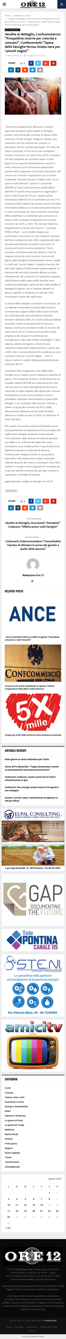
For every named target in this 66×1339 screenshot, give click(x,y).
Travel (8, 1157)
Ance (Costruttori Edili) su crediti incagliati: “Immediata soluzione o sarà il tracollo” (32, 638)
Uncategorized (12, 1166)
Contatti (31, 1331)
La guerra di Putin (14, 1120)
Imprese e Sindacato (15, 1115)
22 (49, 1211)
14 (41, 1205)
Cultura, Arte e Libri (15, 1097)
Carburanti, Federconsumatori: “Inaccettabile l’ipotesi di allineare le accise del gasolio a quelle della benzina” (33, 545)
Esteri (8, 1111)
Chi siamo (19, 1327)
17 (8, 1211)
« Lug (7, 1228)
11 (17, 1205)
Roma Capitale (12, 1153)
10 (8, 1205)
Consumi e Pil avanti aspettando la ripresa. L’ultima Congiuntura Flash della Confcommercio (29, 687)
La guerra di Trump (14, 1125)
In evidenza (11, 491)
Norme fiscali (11, 1134)
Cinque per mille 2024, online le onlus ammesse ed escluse (33, 735)
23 (57, 1211)
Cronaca (9, 1092)
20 (33, 1211)
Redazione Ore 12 (15, 56)
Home (9, 1327)
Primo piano (11, 1143)
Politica (9, 1139)
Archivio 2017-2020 (48, 1327)
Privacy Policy (50, 1320)
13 (33, 1205)
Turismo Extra (12, 1162)
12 (25, 1205)
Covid (8, 1088)
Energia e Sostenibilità (16, 1106)
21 (41, 1211)
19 (25, 1211)
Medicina (9, 1129)
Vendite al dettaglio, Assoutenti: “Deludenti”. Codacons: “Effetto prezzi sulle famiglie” (33, 525)
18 (17, 1211)
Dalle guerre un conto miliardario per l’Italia (27, 759)
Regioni (9, 1148)
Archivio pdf (32, 1327)
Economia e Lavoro (12, 30)
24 (8, 1217)
